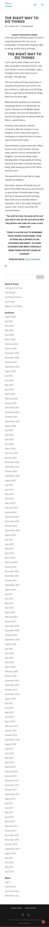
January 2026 (10, 348)
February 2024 (11, 453)
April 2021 (9, 607)
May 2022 (9, 548)
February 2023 (11, 507)
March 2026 (10, 339)
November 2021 (12, 576)
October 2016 (11, 844)
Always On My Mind (13, 306)
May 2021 (9, 603)
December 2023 (12, 462)
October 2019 (11, 689)
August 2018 (10, 744)
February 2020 (11, 671)
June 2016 (9, 862)
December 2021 (12, 571)
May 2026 (9, 330)
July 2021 (9, 594)
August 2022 (10, 535)
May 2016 (9, 867)
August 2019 (10, 698)
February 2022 (11, 562)
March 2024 (10, 448)
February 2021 (11, 617)
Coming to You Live (13, 288)
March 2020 (10, 667)
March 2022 (10, 557)
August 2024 (10, 426)
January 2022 (10, 567)
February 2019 (11, 726)
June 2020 (9, 653)
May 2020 (9, 658)
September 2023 (12, 476)
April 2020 (9, 662)
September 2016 (12, 849)
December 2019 (12, 680)
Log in (7, 882)
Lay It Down (10, 301)
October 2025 (11, 362)
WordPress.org (11, 895)
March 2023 (10, 503)
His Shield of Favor (13, 297)
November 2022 (12, 521)
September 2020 (12, 639)
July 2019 (9, 703)
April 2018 (9, 762)
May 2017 (9, 812)
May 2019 (9, 712)
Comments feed (12, 891)
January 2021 (10, 621)
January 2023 (10, 512)
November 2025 (12, 357)
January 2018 (10, 776)
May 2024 (9, 439)
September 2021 (12, 585)
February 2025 (11, 398)
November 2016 (12, 839)
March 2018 (10, 767)
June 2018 (9, 753)
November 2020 (12, 630)
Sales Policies (30, 908)
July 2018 (9, 748)
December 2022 (12, 516)
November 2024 (12, 412)
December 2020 (12, 626)
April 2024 (9, 444)
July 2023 (9, 485)
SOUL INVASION (32, 259)
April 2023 (9, 498)
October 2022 (11, 526)
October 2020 (11, 635)
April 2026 (9, 335)
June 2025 (9, 380)
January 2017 (10, 830)
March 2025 (10, 394)
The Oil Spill (10, 292)
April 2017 (9, 817)
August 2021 (10, 589)
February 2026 (11, 344)
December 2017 (12, 780)
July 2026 (9, 321)
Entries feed (10, 886)
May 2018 (9, 758)
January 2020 (10, 676)
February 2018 (11, 771)
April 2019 (9, 717)
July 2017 (9, 803)
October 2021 (11, 580)
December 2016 (12, 835)
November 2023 (12, 467)
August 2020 (10, 644)
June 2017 (9, 808)
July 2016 (9, 858)
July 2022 (9, 539)
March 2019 (10, 721)
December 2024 (12, 407)
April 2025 (9, 389)
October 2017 (11, 789)
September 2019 (12, 694)
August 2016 (10, 853)
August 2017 (10, 798)
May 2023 (9, 494)
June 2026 (9, 325)
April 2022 (9, 553)
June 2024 (9, 435)
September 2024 (12, 421)
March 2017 (10, 821)
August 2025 (10, 371)
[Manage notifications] (43, 922)
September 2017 (12, 794)
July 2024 (9, 430)
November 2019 (12, 685)
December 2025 (12, 353)
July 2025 (9, 375)
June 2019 (9, 707)
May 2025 (9, 385)
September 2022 (12, 530)
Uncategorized (27, 26)
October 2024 (11, 416)
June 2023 (9, 489)
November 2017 (12, 785)
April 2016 (9, 871)
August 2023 (10, 480)
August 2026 (10, 316)
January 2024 (10, 457)
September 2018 (12, 739)
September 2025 (12, 366)
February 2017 (11, 826)
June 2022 (9, 544)
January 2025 (10, 403)
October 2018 (11, 735)
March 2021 (10, 612)
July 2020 (9, 648)
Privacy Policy (16, 908)
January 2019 (10, 730)
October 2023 (11, 471)
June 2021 (9, 598)
